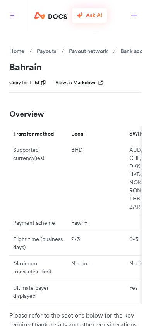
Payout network (88, 51)
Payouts (47, 51)
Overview (26, 114)
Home (16, 51)
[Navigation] (12, 15)
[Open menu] (134, 15)
